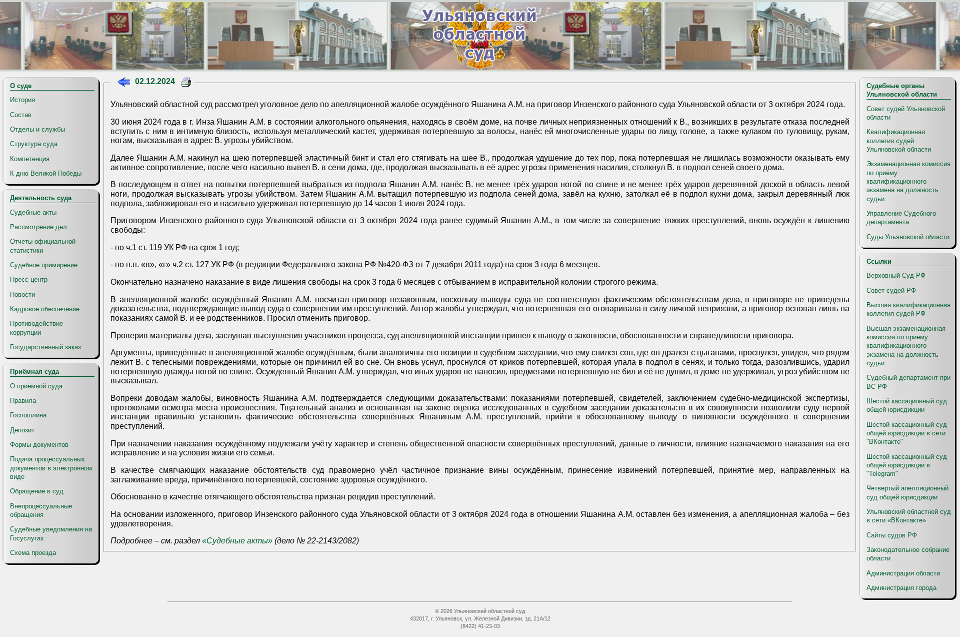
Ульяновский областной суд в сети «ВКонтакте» (908, 516)
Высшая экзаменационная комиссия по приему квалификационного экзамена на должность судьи (906, 346)
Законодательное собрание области (908, 554)
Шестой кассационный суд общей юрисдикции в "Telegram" (906, 465)
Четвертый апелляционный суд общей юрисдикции (907, 492)
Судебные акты (33, 212)
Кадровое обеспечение (45, 309)
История (22, 100)
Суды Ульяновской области (908, 237)
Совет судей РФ (891, 290)
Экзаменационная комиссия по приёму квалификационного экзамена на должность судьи (908, 181)
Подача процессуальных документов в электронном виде (51, 467)
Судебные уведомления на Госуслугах (51, 533)
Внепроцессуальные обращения (41, 510)
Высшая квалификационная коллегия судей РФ (908, 309)
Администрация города (901, 587)
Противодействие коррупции (36, 328)
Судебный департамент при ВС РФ (908, 382)
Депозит (22, 430)
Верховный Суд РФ (896, 275)
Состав (21, 115)
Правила (23, 400)
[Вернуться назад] (123, 83)
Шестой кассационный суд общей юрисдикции (906, 405)
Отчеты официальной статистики (43, 246)
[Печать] (186, 83)
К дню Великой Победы (46, 173)
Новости (22, 294)
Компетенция (30, 159)
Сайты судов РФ (891, 535)
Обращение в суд (37, 491)
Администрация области (903, 573)
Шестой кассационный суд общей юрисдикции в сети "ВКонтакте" (906, 433)
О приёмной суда (36, 386)
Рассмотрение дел (38, 227)
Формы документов (39, 444)
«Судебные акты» (237, 540)
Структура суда (34, 144)
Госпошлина (28, 415)
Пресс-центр (29, 279)
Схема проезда (33, 552)
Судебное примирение (44, 265)
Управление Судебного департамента (901, 218)
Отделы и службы (37, 129)
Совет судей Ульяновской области (905, 113)
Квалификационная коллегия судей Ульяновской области (898, 140)
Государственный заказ (45, 347)
